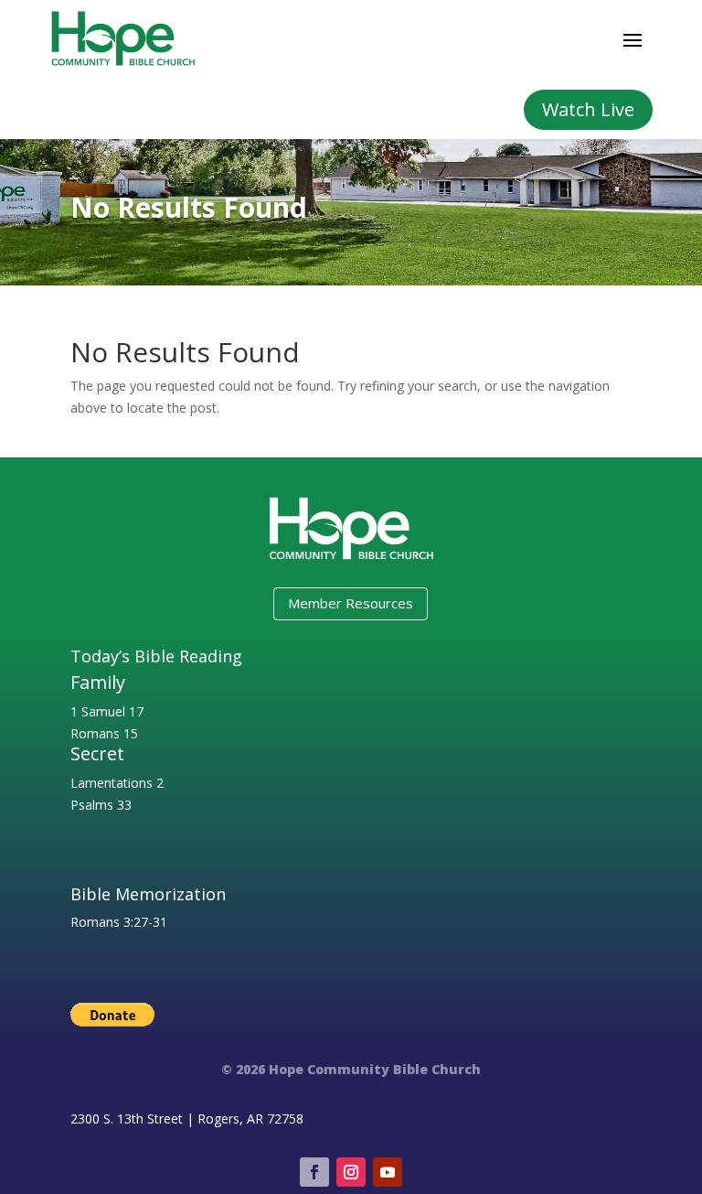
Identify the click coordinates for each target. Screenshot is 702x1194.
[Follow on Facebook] (314, 1172)
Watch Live (588, 109)
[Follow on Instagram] (351, 1172)
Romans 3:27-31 (118, 921)
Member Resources (350, 603)
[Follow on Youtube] (387, 1172)
